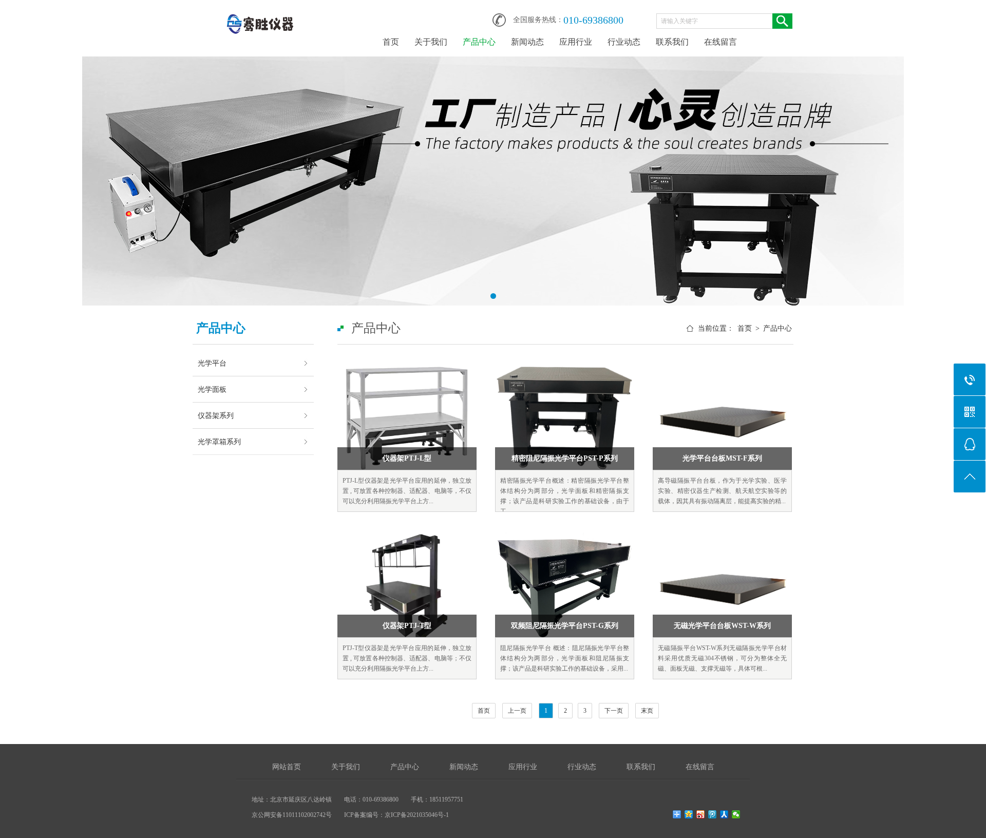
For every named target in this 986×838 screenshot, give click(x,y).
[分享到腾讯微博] (712, 814)
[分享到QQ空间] (689, 814)
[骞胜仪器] (259, 16)
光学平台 (212, 363)
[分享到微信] (736, 814)
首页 (391, 41)
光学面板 (212, 389)
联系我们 (672, 41)
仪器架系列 (216, 415)
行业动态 (624, 41)
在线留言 (720, 41)
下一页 (613, 710)
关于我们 (430, 41)
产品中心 (479, 41)
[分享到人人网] (724, 814)
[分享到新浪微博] (700, 814)
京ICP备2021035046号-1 (417, 814)
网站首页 (286, 767)
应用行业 (575, 41)
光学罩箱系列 (219, 441)
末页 (647, 710)
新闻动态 (527, 41)
